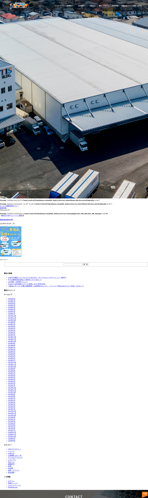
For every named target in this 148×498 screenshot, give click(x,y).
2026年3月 (11, 309)
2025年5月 (11, 328)
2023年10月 (12, 366)
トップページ (59, 6)
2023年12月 (12, 362)
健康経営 (11, 464)
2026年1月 (11, 313)
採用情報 (115, 6)
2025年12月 (12, 316)
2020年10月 (12, 436)
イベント (11, 451)
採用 (9, 466)
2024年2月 (11, 358)
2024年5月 (11, 352)
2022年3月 (11, 405)
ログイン (11, 481)
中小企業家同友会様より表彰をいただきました (25, 280)
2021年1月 (11, 430)
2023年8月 (11, 371)
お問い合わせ (137, 6)
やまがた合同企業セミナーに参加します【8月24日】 (27, 284)
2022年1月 (11, 409)
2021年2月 (11, 428)
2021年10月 (12, 415)
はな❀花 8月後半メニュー (18, 282)
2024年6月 (11, 349)
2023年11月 (12, 364)
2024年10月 (12, 341)
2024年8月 (11, 345)
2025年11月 (12, 318)
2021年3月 (11, 426)
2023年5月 (11, 377)
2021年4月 (11, 424)
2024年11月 (12, 339)
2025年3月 (11, 330)
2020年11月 (12, 434)
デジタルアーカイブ (15, 457)
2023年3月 (11, 381)
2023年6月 (11, 375)
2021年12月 (12, 411)
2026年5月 (11, 305)
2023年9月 (11, 369)
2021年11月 (12, 413)
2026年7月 (11, 301)
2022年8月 (11, 396)
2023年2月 (11, 383)
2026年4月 (11, 307)
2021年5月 (11, 421)
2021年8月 (11, 417)
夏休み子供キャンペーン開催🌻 (12, 215)
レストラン (12, 460)
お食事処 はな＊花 (14, 455)
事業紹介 (70, 6)
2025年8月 (11, 322)
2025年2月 (11, 333)
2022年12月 (12, 388)
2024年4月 (11, 354)
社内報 (10, 468)
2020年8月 (11, 441)
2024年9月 (11, 343)
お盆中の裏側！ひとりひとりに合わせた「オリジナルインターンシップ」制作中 (37, 277)
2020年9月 (11, 438)
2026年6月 (11, 303)
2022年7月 (11, 398)
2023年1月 (11, 385)
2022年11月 (12, 390)
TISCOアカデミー (14, 449)
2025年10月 (12, 320)
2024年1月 (11, 360)
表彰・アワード (104, 6)
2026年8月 (11, 299)
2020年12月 (12, 432)
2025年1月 (11, 335)
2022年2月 (11, 407)
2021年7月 (11, 419)
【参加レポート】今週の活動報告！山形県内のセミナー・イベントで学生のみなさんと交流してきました (46, 286)
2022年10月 (12, 392)
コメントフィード (14, 485)
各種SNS (124, 6)
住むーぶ (11, 462)
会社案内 (81, 6)
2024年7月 (11, 347)
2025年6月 (11, 326)
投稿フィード (13, 483)
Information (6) (6, 219)
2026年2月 (11, 311)
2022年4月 (11, 402)
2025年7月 (11, 324)
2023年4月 (11, 379)
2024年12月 (12, 337)
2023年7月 (11, 373)
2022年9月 (11, 394)
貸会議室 (11, 472)
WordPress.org (12, 487)
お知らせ (93, 6)
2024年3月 (11, 356)
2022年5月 (11, 400)
